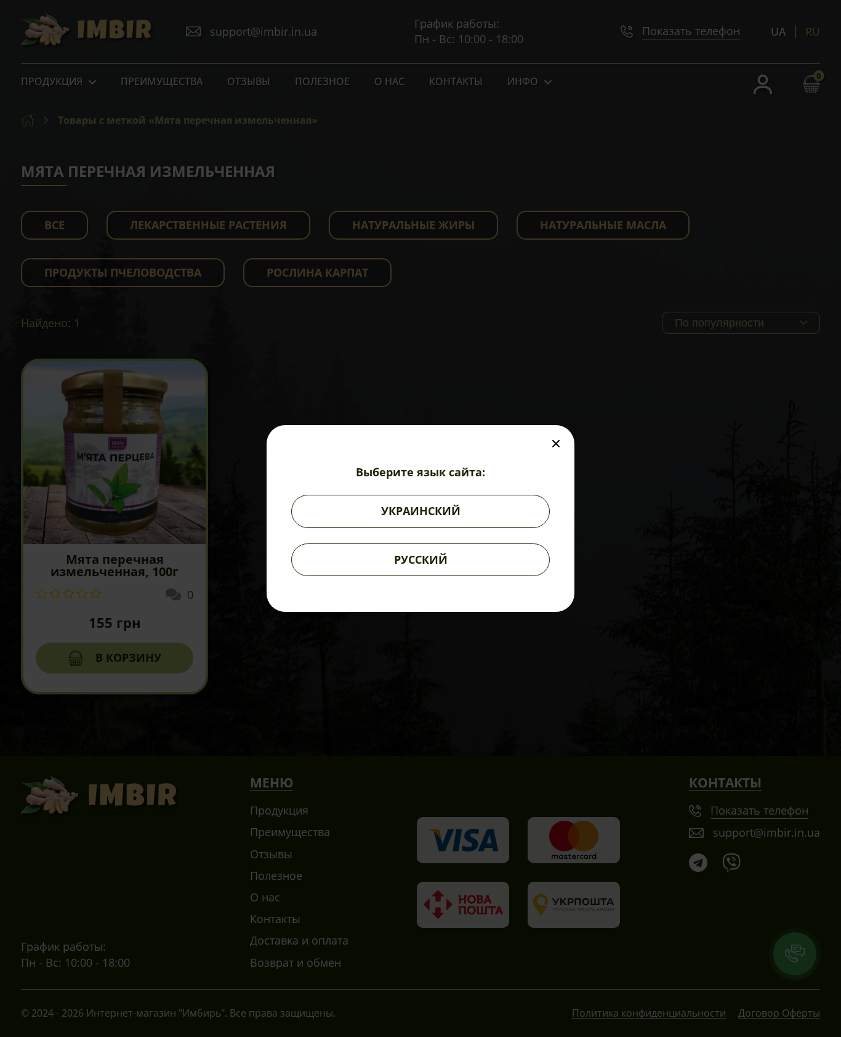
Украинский (421, 510)
